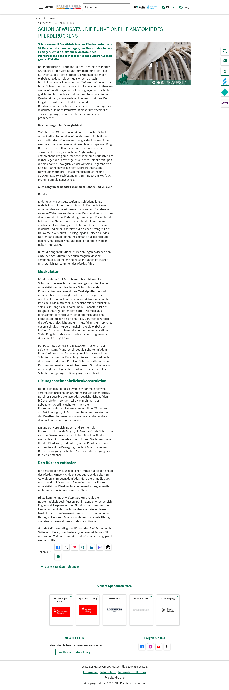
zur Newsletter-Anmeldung (74, 652)
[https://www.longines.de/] (114, 610)
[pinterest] (74, 547)
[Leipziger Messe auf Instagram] (150, 646)
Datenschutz (108, 672)
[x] (66, 547)
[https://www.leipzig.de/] (167, 610)
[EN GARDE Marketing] (225, 92)
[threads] (108, 547)
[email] (57, 556)
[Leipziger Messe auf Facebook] (142, 646)
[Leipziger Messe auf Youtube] (158, 646)
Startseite (41, 18)
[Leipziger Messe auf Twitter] (167, 646)
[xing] (83, 547)
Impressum (90, 672)
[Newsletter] (225, 61)
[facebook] (57, 547)
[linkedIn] (91, 547)
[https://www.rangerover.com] (141, 610)
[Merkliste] (225, 71)
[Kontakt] (225, 51)
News (53, 18)
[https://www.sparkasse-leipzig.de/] (87, 610)
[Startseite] (69, 7)
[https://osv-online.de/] (61, 610)
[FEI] (225, 103)
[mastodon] (99, 547)
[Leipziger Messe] (145, 7)
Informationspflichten (132, 672)
